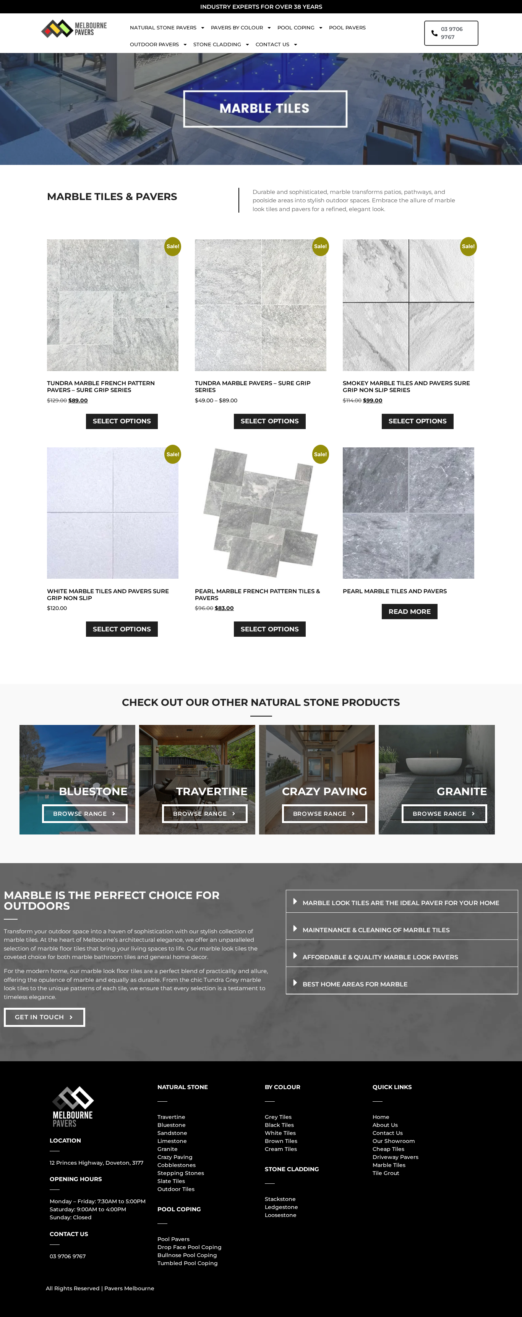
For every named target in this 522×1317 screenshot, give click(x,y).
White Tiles (280, 1133)
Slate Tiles (171, 1181)
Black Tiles (279, 1125)
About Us (385, 1125)
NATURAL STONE (182, 1087)
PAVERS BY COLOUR (237, 27)
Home (381, 1117)
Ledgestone (281, 1207)
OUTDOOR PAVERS (154, 44)
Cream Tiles (281, 1149)
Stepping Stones (180, 1173)
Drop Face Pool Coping (189, 1247)
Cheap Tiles (388, 1149)
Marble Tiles (389, 1165)
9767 (78, 1256)
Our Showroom (394, 1141)
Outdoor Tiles (176, 1189)
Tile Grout (386, 1173)
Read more (410, 611)
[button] (402, 901)
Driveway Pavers (395, 1157)
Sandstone (172, 1133)
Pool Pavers (173, 1239)
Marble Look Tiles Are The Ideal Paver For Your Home (401, 903)
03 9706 (60, 1256)
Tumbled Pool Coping (187, 1263)
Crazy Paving (324, 791)
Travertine (212, 791)
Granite (462, 791)
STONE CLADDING (217, 44)
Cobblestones (176, 1165)
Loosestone (281, 1215)
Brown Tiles (281, 1141)
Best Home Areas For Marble (355, 984)
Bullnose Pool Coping (187, 1255)
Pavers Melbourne (129, 1288)
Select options (122, 421)
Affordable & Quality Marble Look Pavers (380, 957)
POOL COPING (295, 27)
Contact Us (388, 1133)
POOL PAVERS (347, 27)
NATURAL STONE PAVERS (163, 27)
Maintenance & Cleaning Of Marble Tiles (376, 930)
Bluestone (93, 791)
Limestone (172, 1141)
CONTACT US (272, 44)
